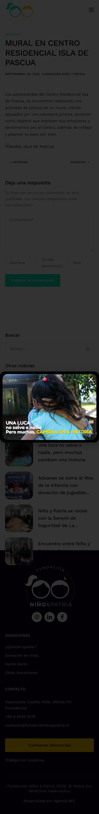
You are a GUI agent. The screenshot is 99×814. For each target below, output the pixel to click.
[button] (91, 380)
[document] (49, 407)
